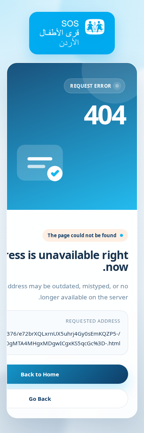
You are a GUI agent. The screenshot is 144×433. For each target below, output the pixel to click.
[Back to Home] (71, 33)
